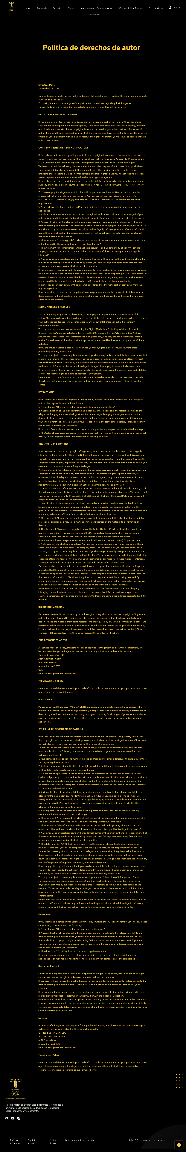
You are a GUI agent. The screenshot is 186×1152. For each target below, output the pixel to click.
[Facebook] (6, 1118)
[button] (42, 8)
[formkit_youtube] (12, 1118)
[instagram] (19, 1118)
